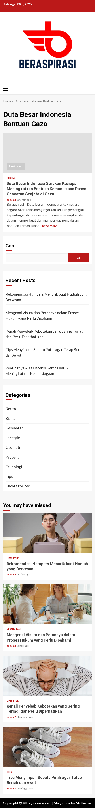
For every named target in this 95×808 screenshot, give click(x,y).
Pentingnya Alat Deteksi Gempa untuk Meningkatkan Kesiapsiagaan (37, 371)
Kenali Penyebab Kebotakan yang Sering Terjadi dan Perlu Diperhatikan (45, 334)
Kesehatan (14, 428)
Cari (10, 246)
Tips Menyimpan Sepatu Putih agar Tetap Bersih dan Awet (45, 352)
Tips (9, 476)
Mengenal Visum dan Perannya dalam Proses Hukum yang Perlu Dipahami (43, 315)
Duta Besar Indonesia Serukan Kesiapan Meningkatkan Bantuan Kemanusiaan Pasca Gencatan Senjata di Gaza (47, 153)
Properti (13, 457)
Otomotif (14, 447)
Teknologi (14, 466)
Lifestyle (13, 437)
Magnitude (61, 803)
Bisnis (10, 418)
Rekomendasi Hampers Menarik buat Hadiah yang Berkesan (47, 297)
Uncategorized (18, 486)
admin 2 (11, 199)
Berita (11, 178)
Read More (49, 226)
